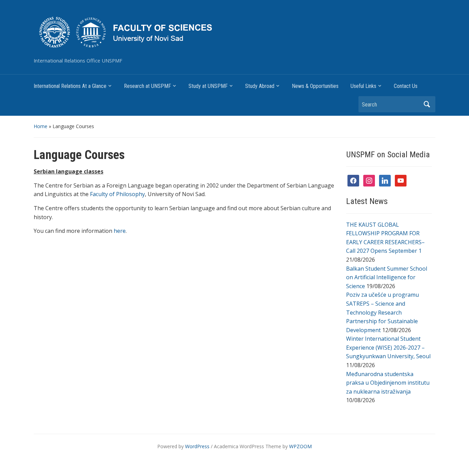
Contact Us (405, 86)
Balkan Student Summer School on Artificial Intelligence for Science (386, 277)
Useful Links (363, 86)
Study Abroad (259, 86)
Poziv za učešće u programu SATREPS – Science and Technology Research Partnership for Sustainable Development (382, 312)
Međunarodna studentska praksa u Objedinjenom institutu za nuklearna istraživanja (388, 382)
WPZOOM (300, 446)
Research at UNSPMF (147, 86)
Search (427, 104)
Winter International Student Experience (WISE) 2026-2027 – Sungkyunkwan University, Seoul (388, 347)
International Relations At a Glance (70, 86)
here (120, 231)
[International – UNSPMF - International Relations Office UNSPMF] (177, 31)
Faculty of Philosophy (117, 194)
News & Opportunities (315, 86)
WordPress (197, 446)
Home (40, 126)
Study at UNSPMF (208, 86)
